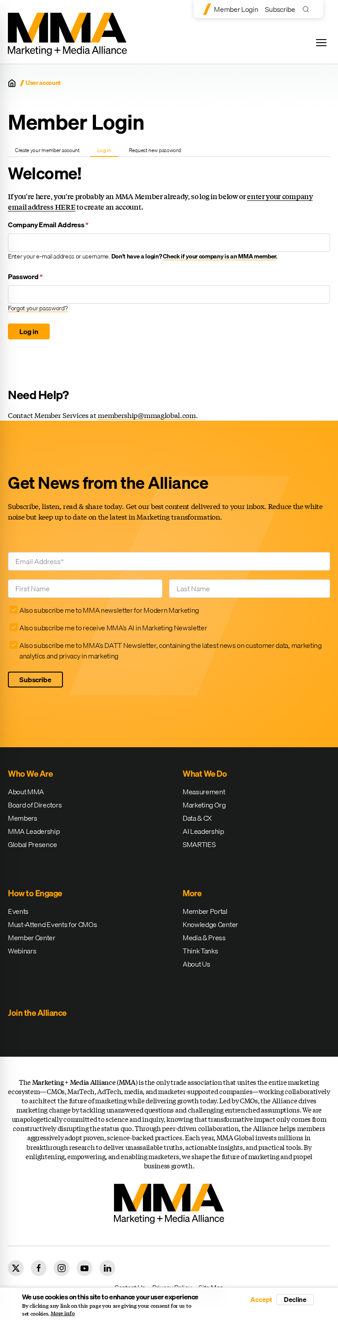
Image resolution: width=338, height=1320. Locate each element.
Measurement (204, 791)
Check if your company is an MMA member (219, 256)
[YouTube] (84, 1268)
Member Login (236, 9)
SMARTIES (199, 844)
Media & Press (204, 937)
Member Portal (205, 911)
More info (63, 1313)
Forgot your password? (37, 308)
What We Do (205, 773)
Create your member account (47, 150)
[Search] (307, 9)
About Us (196, 964)
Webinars (22, 950)
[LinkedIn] (107, 1268)
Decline (295, 1299)
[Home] (12, 83)
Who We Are (30, 773)
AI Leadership (203, 831)
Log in (107, 151)
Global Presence (32, 844)
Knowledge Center (210, 924)
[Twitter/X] (16, 1268)
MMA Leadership (34, 831)
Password (25, 276)
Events (18, 911)
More (192, 893)
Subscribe (280, 9)
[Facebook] (39, 1268)
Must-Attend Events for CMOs (52, 924)
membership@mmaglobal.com (146, 415)
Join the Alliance (37, 1012)
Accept (261, 1299)
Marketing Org (204, 805)
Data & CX (197, 818)
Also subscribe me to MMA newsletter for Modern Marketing (109, 610)
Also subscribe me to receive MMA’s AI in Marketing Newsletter (113, 627)
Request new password (155, 150)
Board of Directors (35, 805)
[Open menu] (321, 42)
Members (22, 818)
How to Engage (35, 893)
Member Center (31, 937)
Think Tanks (200, 950)
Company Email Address (48, 224)
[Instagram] (62, 1268)
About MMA (26, 791)
